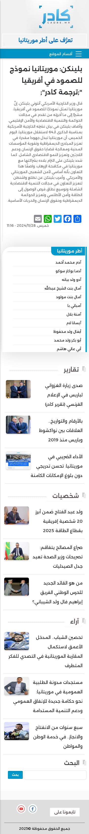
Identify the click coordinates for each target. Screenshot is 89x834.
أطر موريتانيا (69, 250)
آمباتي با (74, 305)
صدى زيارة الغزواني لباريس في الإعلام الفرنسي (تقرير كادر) (64, 395)
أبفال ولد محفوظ (67, 331)
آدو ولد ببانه (71, 279)
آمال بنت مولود (68, 297)
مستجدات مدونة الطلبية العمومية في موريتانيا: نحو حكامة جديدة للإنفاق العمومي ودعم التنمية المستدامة (48, 696)
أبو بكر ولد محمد (67, 340)
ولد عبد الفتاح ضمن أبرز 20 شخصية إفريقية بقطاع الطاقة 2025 (59, 521)
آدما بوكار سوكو (68, 271)
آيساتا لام (73, 323)
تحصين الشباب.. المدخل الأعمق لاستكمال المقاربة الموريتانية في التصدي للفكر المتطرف (46, 651)
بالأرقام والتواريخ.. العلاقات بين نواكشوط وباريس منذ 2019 (61, 430)
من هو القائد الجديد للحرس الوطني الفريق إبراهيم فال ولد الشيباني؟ (57, 592)
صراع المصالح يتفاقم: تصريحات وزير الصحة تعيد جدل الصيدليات (58, 557)
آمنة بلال (74, 314)
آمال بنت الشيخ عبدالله (62, 288)
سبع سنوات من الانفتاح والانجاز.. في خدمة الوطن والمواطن (58, 737)
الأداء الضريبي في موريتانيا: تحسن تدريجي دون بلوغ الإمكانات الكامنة (57, 466)
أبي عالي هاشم (69, 349)
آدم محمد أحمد (68, 262)
